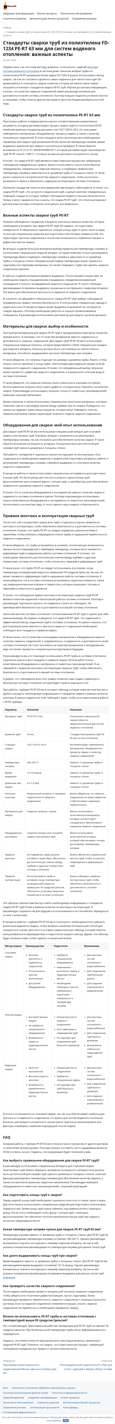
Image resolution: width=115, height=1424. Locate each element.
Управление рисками (84, 18)
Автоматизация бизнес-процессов (49, 18)
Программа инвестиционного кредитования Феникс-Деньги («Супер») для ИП (29, 1367)
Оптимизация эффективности (19, 1412)
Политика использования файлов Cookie (25, 1392)
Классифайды (70, 1407)
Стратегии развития (14, 18)
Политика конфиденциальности (69, 1392)
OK (65, 1421)
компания (9, 1277)
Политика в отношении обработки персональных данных (43, 1387)
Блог (5, 1387)
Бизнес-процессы (47, 13)
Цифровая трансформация (18, 13)
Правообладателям (13, 1397)
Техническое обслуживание (76, 13)
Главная (7, 27)
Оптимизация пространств (44, 1407)
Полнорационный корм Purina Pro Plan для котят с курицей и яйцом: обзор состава (86, 1365)
